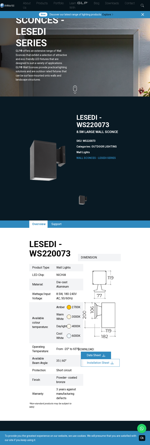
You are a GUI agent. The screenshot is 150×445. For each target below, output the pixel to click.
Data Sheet (94, 355)
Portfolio (59, 3)
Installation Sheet (98, 362)
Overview (39, 224)
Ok (142, 438)
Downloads (112, 3)
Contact (130, 3)
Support (56, 224)
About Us (27, 5)
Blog (96, 3)
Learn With (73, 5)
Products (42, 3)
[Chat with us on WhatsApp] (141, 428)
